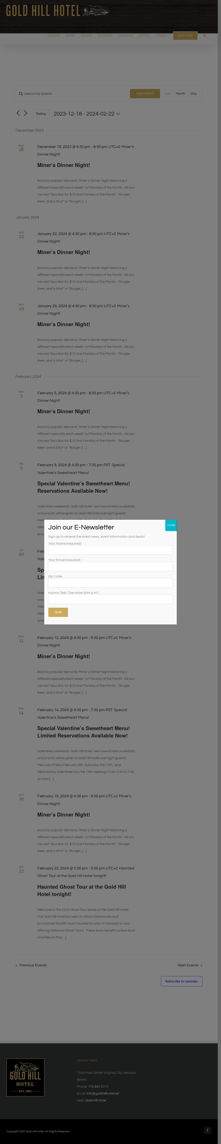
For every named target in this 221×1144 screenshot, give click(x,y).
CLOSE (171, 525)
